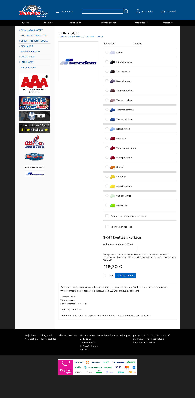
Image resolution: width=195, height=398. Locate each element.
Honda (100, 36)
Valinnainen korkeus (113, 244)
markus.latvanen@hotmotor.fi (148, 338)
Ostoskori (168, 22)
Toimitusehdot (108, 22)
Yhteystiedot (141, 22)
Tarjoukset (48, 22)
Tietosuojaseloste (68, 335)
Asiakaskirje (76, 22)
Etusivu (25, 22)
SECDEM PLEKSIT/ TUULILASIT (81, 36)
